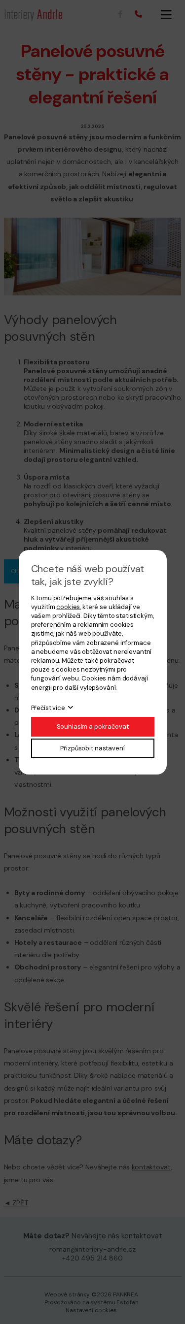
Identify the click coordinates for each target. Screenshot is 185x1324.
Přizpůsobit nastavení (92, 748)
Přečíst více (48, 708)
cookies (68, 607)
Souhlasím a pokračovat (93, 726)
